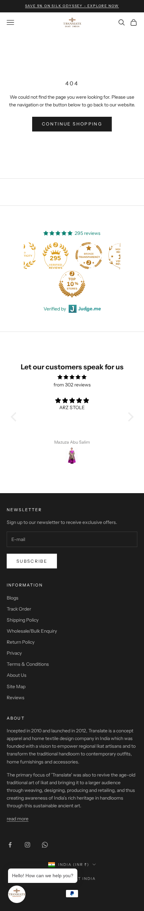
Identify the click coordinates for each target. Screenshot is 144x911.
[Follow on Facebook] (10, 844)
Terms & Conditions (28, 664)
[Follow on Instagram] (27, 844)
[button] (15, 417)
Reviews (15, 698)
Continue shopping (72, 123)
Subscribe (31, 561)
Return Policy (20, 642)
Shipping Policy (23, 620)
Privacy (14, 653)
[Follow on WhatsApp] (45, 844)
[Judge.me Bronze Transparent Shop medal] (56, 255)
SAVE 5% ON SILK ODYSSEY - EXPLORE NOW (72, 6)
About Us (16, 675)
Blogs (12, 598)
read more (17, 819)
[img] (72, 377)
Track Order (19, 609)
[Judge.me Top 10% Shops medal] (39, 284)
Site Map (16, 687)
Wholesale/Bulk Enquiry (32, 631)
